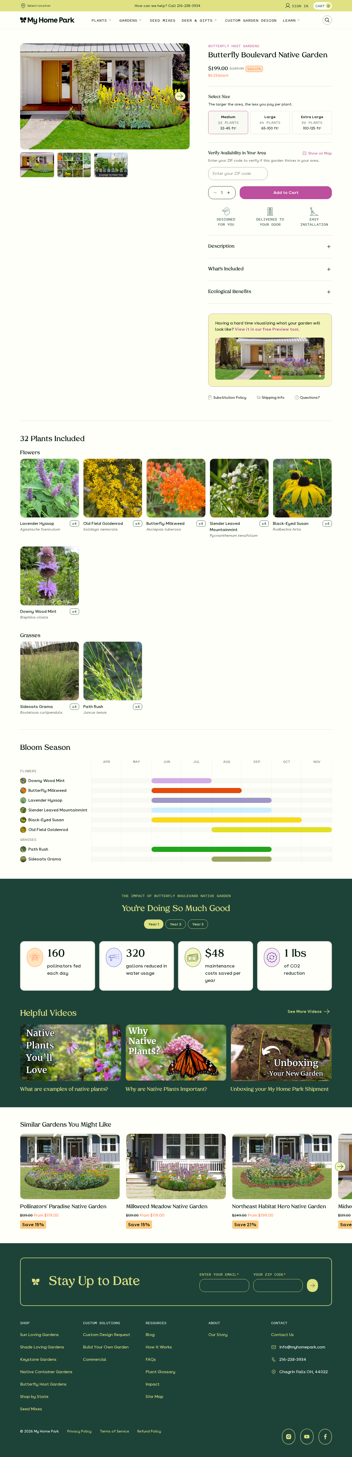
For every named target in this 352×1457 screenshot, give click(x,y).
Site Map (154, 1396)
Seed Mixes (31, 1408)
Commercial (94, 1359)
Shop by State (34, 1396)
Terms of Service (114, 1431)
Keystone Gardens (38, 1359)
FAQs (151, 1359)
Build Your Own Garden (106, 1347)
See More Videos (305, 1011)
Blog (150, 1334)
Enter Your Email (218, 1274)
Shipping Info (273, 397)
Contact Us (282, 1334)
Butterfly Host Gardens (233, 45)
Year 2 (175, 924)
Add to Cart (285, 192)
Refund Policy (149, 1431)
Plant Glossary (160, 1371)
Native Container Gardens (46, 1371)
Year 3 (198, 924)
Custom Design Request (106, 1334)
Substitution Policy (229, 397)
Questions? (310, 397)
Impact (153, 1384)
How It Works (159, 1347)
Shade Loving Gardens (42, 1347)
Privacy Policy (79, 1431)
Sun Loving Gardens (39, 1334)
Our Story (218, 1334)
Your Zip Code (268, 1274)
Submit (312, 1285)
